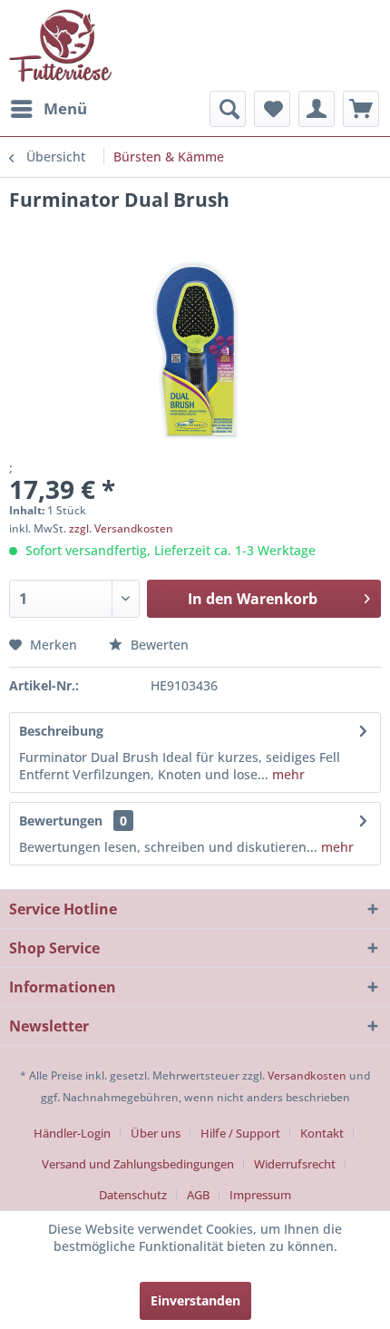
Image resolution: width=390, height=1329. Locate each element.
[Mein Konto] (316, 109)
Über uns (155, 1133)
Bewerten (158, 644)
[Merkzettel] (272, 109)
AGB (198, 1195)
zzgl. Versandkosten (121, 528)
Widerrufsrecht (295, 1164)
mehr (286, 774)
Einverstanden (195, 1300)
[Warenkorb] (361, 109)
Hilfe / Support (240, 1133)
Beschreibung (61, 730)
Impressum (260, 1195)
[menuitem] (48, 109)
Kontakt (322, 1133)
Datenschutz (133, 1195)
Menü (65, 108)
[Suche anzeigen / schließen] (228, 109)
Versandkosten (307, 1075)
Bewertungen (60, 820)
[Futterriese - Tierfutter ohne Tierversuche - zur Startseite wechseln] (60, 45)
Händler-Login (72, 1133)
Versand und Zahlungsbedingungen (138, 1164)
